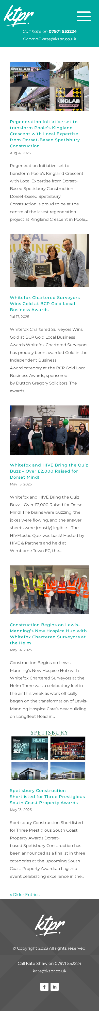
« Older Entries (25, 894)
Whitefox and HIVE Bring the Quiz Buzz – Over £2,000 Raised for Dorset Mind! (49, 471)
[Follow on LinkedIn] (55, 987)
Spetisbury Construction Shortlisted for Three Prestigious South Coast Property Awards (47, 796)
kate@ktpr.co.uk (50, 971)
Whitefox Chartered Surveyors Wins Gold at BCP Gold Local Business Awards (45, 303)
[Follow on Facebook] (44, 987)
